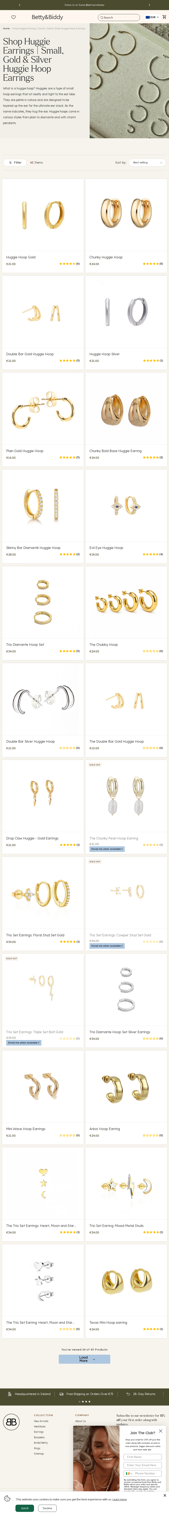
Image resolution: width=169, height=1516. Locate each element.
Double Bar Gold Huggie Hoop (30, 354)
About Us (80, 1421)
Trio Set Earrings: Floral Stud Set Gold (35, 935)
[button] (95, 17)
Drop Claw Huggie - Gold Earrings (32, 838)
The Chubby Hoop (103, 645)
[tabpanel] (29, 1394)
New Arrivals (41, 1421)
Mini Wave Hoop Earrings (25, 1129)
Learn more (120, 1499)
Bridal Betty (41, 1442)
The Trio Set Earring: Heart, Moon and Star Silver (39, 1322)
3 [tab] (86, 1401)
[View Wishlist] (13, 17)
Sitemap (39, 1453)
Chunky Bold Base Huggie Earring (115, 451)
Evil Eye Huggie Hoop (106, 548)
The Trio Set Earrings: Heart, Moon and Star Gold (40, 1226)
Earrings (39, 1431)
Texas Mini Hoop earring (108, 1322)
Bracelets (39, 1437)
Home (6, 28)
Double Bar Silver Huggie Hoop (30, 741)
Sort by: (120, 162)
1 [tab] (79, 1401)
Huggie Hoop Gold (20, 257)
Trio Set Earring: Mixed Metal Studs (116, 1226)
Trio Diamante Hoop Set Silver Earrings (119, 1032)
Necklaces (40, 1426)
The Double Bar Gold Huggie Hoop (116, 741)
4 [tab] (89, 1401)
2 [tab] (83, 1401)
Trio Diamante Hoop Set (25, 645)
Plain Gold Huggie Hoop (24, 451)
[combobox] (119, 17)
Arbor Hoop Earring (104, 1129)
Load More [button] (83, 1359)
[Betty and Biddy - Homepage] (47, 17)
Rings (37, 1448)
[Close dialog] (160, 1431)
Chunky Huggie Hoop (106, 257)
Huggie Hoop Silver (104, 354)
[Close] (165, 1495)
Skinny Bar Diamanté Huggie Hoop (33, 548)
